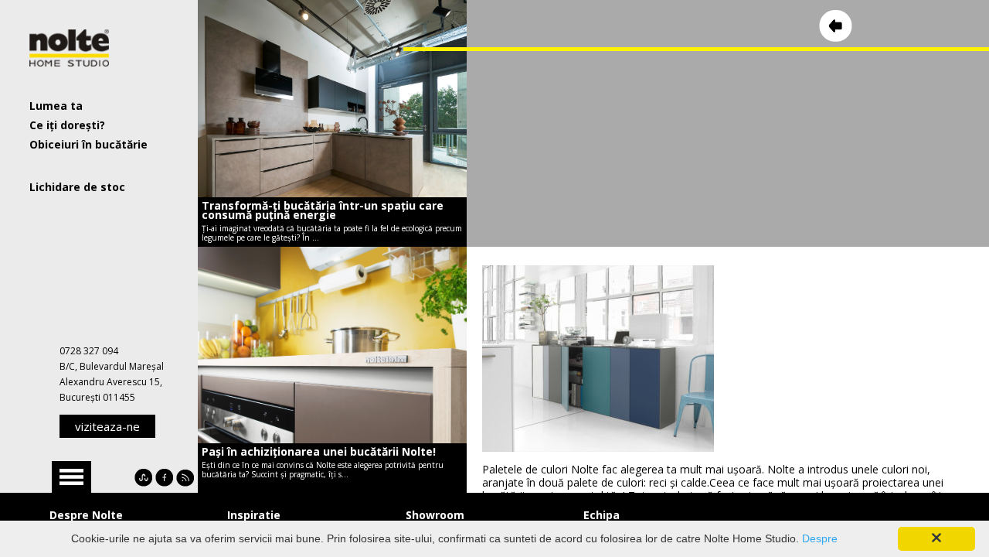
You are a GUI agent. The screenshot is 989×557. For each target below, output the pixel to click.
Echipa (601, 514)
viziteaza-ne (107, 426)
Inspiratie (253, 514)
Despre (820, 538)
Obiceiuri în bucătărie (88, 144)
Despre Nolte (86, 514)
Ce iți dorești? (67, 125)
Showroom (435, 514)
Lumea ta (56, 105)
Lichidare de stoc (77, 186)
